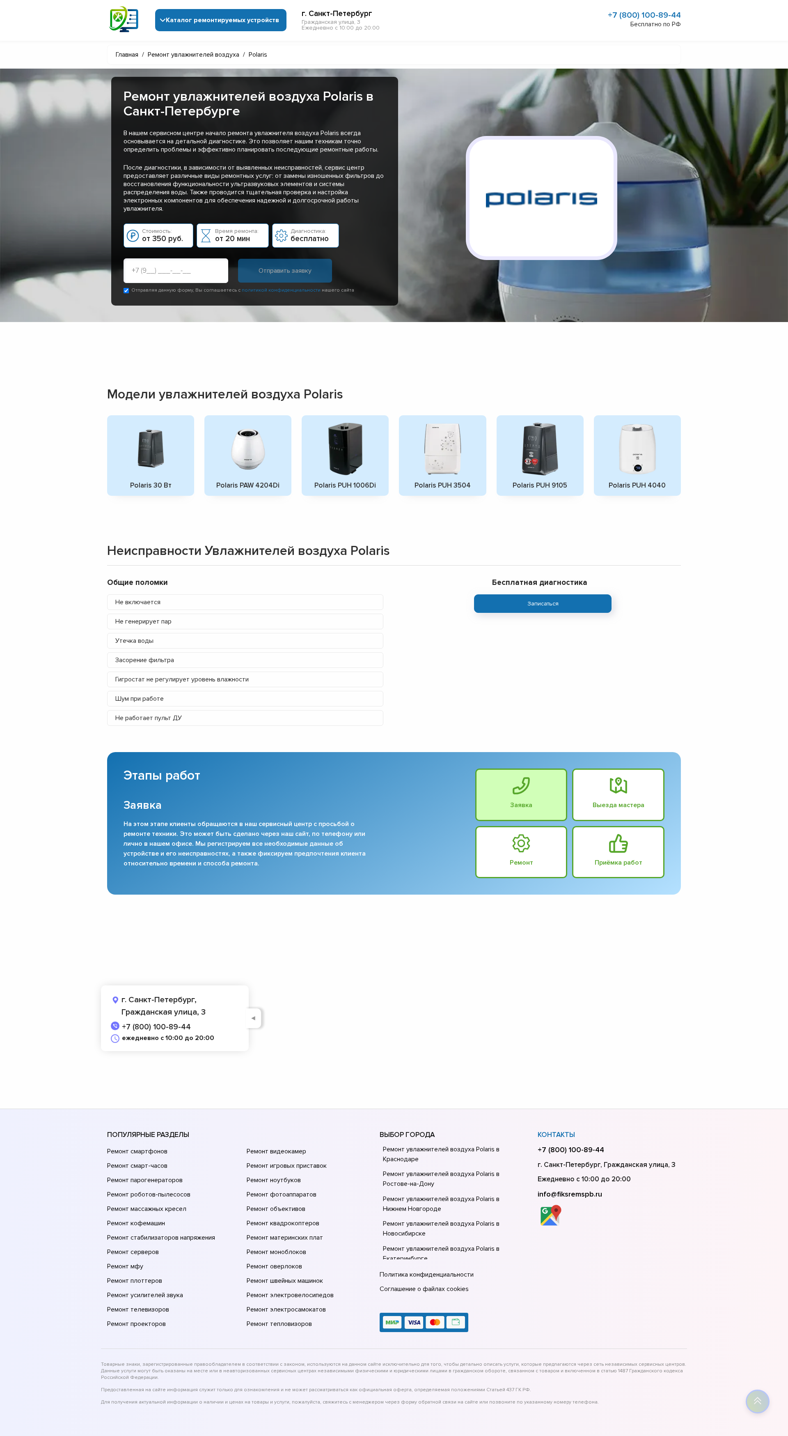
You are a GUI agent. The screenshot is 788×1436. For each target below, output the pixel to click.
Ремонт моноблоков (276, 1252)
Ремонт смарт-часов (137, 1166)
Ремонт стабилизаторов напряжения (161, 1237)
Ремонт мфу (125, 1266)
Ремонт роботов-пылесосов (148, 1194)
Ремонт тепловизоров (279, 1324)
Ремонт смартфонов (137, 1151)
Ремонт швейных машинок (285, 1281)
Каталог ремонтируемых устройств (222, 20)
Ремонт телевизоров (138, 1309)
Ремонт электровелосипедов (290, 1295)
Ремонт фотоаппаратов (281, 1194)
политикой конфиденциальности (281, 290)
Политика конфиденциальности (427, 1274)
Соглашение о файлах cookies (424, 1289)
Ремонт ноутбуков (274, 1180)
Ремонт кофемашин (136, 1223)
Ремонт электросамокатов (286, 1309)
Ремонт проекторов (136, 1324)
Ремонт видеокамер (276, 1151)
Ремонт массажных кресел (146, 1209)
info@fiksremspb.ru (570, 1194)
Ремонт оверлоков (274, 1266)
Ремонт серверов (133, 1252)
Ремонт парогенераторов (145, 1180)
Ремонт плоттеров (134, 1281)
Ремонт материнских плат (285, 1237)
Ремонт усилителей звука (145, 1295)
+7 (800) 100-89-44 (644, 15)
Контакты (556, 1134)
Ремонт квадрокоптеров (283, 1223)
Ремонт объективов (276, 1209)
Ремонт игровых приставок (287, 1166)
